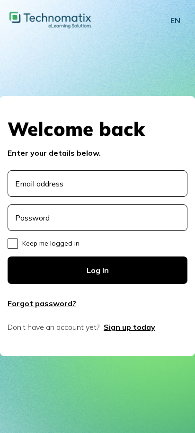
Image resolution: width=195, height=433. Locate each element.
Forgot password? (42, 303)
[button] (175, 20)
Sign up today (129, 327)
